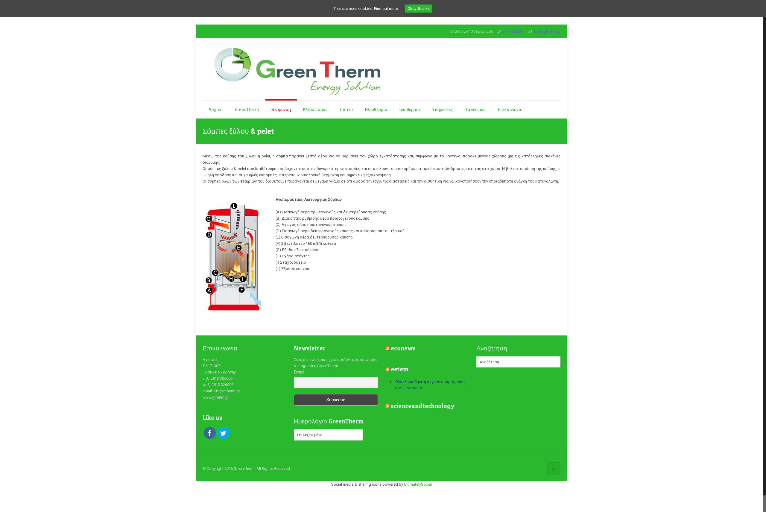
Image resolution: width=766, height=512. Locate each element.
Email (299, 372)
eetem (399, 369)
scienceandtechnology (423, 406)
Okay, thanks (419, 8)
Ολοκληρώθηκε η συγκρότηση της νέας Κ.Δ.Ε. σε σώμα (430, 384)
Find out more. (386, 8)
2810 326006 (513, 31)
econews (403, 348)
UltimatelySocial (418, 484)
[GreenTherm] (297, 69)
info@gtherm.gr (546, 31)
